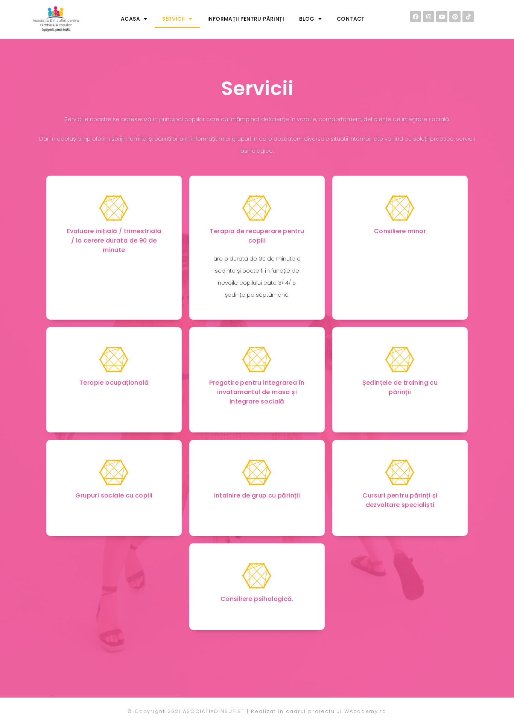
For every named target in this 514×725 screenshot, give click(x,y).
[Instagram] (428, 16)
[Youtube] (441, 16)
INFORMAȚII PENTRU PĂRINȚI (245, 19)
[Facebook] (415, 16)
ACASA (130, 19)
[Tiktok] (468, 16)
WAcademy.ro (365, 711)
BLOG (307, 19)
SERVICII (173, 19)
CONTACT (351, 19)
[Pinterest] (455, 16)
